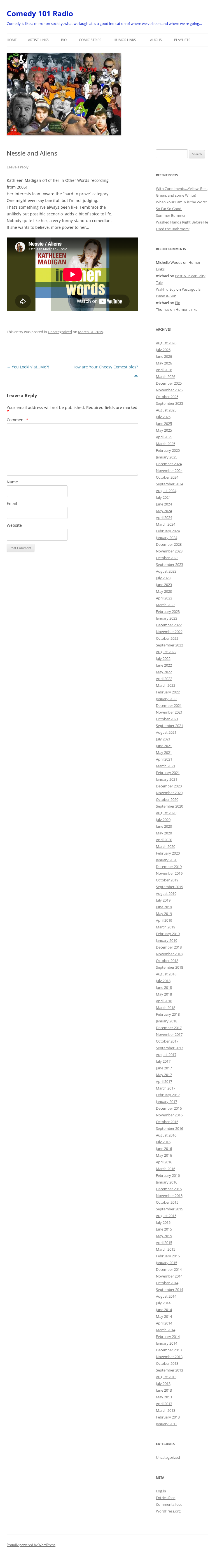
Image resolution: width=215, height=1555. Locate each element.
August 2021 (166, 732)
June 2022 (164, 665)
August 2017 (166, 1054)
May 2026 (164, 363)
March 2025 (165, 443)
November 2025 (169, 389)
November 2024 (169, 470)
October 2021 (167, 718)
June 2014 (164, 1309)
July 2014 (163, 1302)
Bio (64, 39)
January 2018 (166, 1021)
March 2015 (165, 1249)
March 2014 (165, 1329)
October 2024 (167, 477)
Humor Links (125, 39)
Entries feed (166, 1497)
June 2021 (164, 745)
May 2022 (164, 671)
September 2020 (169, 806)
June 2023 (164, 584)
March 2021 (165, 765)
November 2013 (169, 1356)
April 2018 (164, 1000)
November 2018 (169, 953)
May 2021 (164, 752)
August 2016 (166, 1135)
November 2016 (169, 1115)
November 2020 (169, 792)
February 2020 (168, 853)
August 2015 (166, 1215)
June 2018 (164, 987)
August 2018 (166, 974)
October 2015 (167, 1202)
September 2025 (169, 403)
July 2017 (163, 1061)
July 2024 (163, 497)
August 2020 (166, 812)
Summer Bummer (171, 215)
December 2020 (169, 786)
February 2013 (168, 1417)
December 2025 (169, 383)
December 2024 (169, 463)
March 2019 (165, 927)
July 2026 (163, 349)
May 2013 (164, 1396)
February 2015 (168, 1255)
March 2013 (165, 1410)
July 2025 (163, 416)
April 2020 (164, 839)
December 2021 (169, 705)
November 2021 (169, 712)
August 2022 (166, 651)
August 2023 (166, 571)
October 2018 (167, 960)
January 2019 (166, 940)
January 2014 (166, 1343)
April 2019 (164, 920)
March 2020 (165, 846)
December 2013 (169, 1349)
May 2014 (164, 1316)
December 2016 (169, 1108)
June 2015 (164, 1229)
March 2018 (165, 1007)
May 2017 (164, 1074)
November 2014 (169, 1276)
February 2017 (168, 1094)
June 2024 (164, 504)
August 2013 (166, 1376)
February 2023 (168, 611)
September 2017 (169, 1047)
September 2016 (169, 1128)
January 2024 (166, 537)
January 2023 (166, 618)
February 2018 (168, 1014)
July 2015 (163, 1222)
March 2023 (165, 604)
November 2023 (169, 551)
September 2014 (169, 1289)
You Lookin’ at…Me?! (28, 367)
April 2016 (164, 1162)
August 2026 (166, 342)
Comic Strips (90, 39)
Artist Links (38, 39)
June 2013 (164, 1390)
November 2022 (169, 631)
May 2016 (164, 1155)
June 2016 (164, 1148)
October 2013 (167, 1363)
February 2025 (168, 450)
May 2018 (164, 994)
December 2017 (169, 1027)
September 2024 (169, 483)
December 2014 (169, 1269)
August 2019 (166, 893)
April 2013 (164, 1403)
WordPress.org (168, 1511)
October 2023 (167, 557)
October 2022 (167, 638)
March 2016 (165, 1168)
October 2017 (167, 1041)
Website (14, 525)
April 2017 (164, 1081)
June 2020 (164, 826)
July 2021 (163, 739)
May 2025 (164, 430)
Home (12, 39)
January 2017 (166, 1101)
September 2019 (169, 886)
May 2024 (164, 510)
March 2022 (165, 685)
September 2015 (169, 1208)
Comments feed (169, 1504)
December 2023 (169, 544)
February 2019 (168, 933)
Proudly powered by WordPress (31, 1544)
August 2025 (166, 410)
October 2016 (167, 1121)
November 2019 (169, 873)
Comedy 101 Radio (40, 13)
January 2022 (166, 698)
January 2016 (166, 1182)
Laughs (155, 39)
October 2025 (167, 396)
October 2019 (167, 880)
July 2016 (163, 1141)
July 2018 (163, 980)
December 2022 (169, 624)
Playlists (182, 39)
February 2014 (168, 1336)
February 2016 (168, 1175)
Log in (161, 1490)
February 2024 (168, 530)
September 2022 (169, 645)
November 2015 (169, 1195)
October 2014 (167, 1282)
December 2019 (169, 866)
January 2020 (166, 859)
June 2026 (164, 356)
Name (12, 481)
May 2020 (164, 833)
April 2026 (164, 369)
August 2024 (166, 490)
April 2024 (164, 517)
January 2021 (166, 779)
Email (12, 503)
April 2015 (164, 1242)
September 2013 (169, 1370)
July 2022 (163, 658)
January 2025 (166, 457)
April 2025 (164, 436)
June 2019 (164, 906)
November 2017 (169, 1034)
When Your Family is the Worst (181, 201)
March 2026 (165, 376)
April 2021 (164, 759)
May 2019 (164, 913)
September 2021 (169, 725)
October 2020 (167, 799)
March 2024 (165, 524)
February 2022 (168, 692)
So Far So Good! (169, 208)
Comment (17, 419)
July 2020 (163, 819)
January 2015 (166, 1262)
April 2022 (164, 678)
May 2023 (164, 591)
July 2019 (163, 900)
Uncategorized (60, 331)
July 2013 (163, 1383)
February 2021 (168, 772)
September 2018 (169, 967)
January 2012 (166, 1423)
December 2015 (169, 1188)
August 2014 (166, 1296)
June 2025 (164, 423)
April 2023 (164, 598)
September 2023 (169, 564)
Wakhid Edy (166, 289)
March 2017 (165, 1088)
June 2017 (164, 1068)
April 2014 (164, 1323)
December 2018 (169, 947)
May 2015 (164, 1235)
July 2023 (163, 577)
